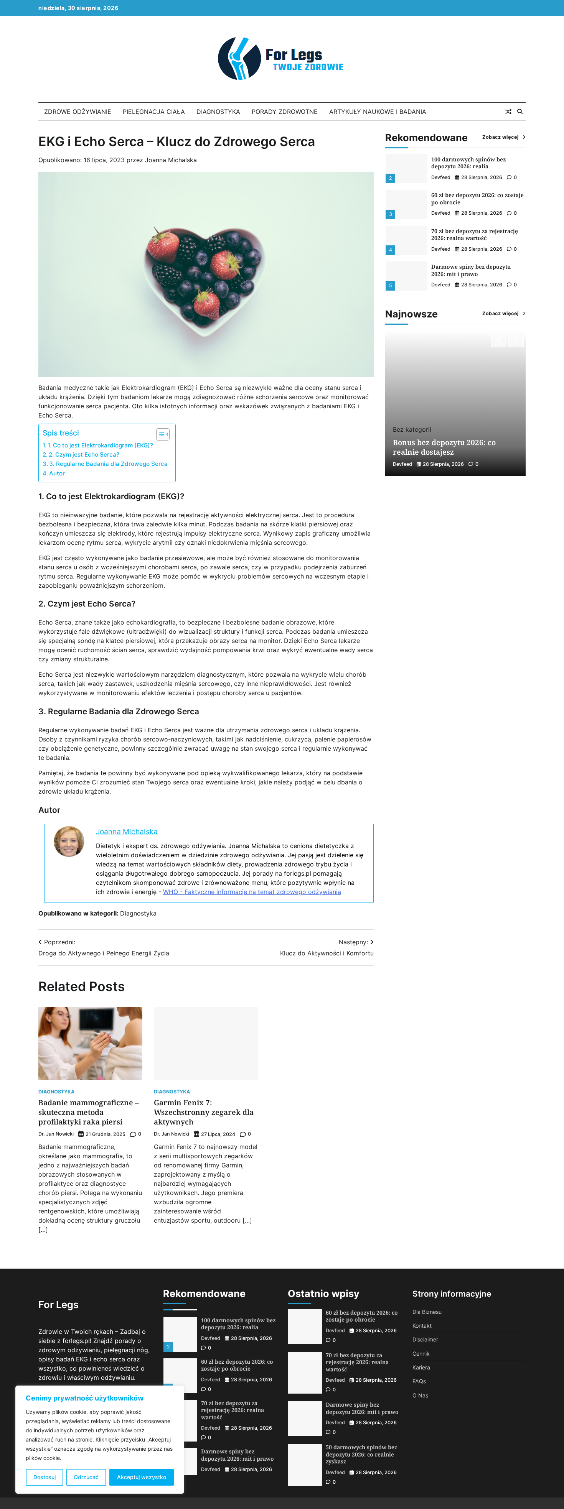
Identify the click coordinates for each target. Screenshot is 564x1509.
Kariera (421, 1367)
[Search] (520, 111)
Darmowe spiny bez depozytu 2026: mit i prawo (471, 234)
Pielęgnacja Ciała (154, 111)
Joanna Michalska (171, 160)
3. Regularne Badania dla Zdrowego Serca (108, 463)
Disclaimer (425, 1339)
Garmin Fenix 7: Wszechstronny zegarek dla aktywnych (204, 1112)
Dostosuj (44, 1477)
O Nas (420, 1395)
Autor (57, 473)
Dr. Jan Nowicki (56, 1134)
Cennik (421, 1353)
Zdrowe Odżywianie (77, 111)
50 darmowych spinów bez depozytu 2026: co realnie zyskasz (361, 1454)
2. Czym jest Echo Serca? (84, 454)
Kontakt (422, 1325)
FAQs (419, 1381)
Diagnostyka (218, 111)
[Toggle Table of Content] (159, 434)
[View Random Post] (508, 111)
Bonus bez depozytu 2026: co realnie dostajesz (469, 270)
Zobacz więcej (500, 137)
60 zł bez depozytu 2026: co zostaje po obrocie (477, 163)
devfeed (440, 177)
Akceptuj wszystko (141, 1477)
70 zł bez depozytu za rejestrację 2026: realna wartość (474, 199)
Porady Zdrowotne (285, 111)
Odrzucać (86, 1477)
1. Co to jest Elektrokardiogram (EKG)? (100, 445)
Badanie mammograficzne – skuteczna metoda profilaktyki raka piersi (88, 1112)
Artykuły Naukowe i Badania (377, 111)
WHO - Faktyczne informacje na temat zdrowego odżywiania (252, 892)
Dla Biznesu (427, 1311)
